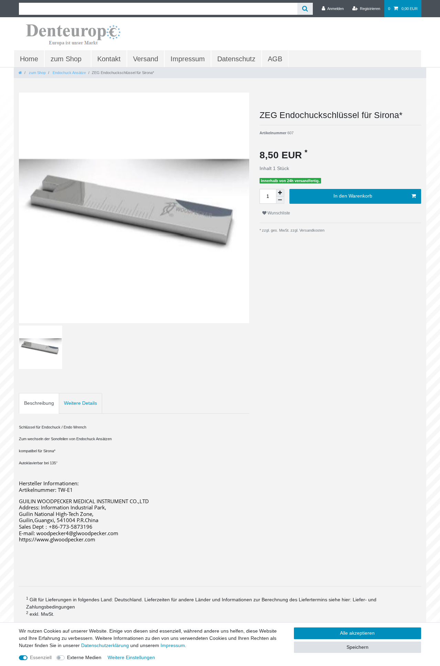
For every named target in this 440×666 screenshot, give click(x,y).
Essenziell (41, 657)
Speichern (357, 647)
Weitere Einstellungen (131, 657)
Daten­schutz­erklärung (105, 645)
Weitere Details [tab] (80, 403)
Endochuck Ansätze (69, 73)
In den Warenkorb (352, 196)
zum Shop (66, 59)
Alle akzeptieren (357, 633)
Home (29, 59)
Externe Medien (84, 657)
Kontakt (109, 59)
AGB (275, 59)
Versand (145, 59)
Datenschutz (236, 59)
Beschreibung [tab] (39, 403)
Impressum (187, 59)
